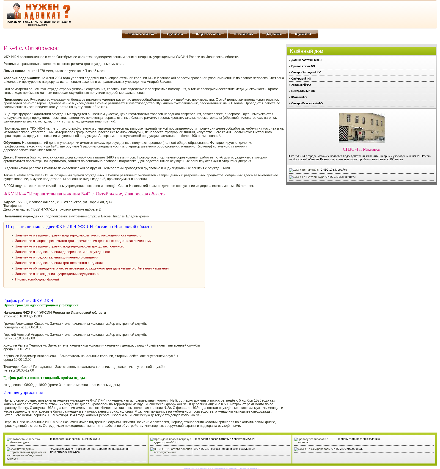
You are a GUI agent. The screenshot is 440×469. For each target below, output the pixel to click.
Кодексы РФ (303, 34)
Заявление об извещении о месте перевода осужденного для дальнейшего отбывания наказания (92, 268)
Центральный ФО (303, 91)
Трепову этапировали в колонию (359, 439)
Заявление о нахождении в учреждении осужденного (57, 274)
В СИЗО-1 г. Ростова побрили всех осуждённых (224, 448)
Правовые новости (141, 34)
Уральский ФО (301, 84)
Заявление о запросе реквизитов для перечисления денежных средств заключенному (83, 241)
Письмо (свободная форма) (37, 279)
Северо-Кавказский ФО (307, 103)
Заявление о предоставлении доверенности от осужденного (62, 252)
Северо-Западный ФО (306, 72)
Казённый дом (243, 34)
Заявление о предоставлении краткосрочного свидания (59, 263)
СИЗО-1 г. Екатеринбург (340, 176)
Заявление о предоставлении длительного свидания (56, 257)
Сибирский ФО (301, 78)
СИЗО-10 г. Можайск (334, 169)
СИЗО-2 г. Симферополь (347, 448)
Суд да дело (175, 34)
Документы (274, 34)
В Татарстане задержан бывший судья (75, 439)
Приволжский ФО (303, 66)
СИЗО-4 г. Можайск (361, 149)
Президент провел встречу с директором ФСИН (225, 439)
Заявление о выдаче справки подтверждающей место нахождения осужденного (78, 235)
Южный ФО (299, 97)
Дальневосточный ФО (306, 60)
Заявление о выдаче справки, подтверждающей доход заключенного (69, 246)
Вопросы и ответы (208, 34)
